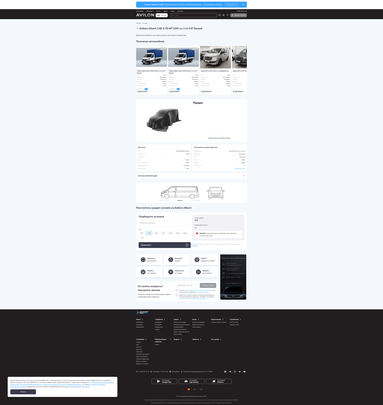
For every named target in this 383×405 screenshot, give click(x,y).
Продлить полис (234, 324)
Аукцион (157, 329)
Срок (140, 229)
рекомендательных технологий (79, 386)
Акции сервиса (178, 334)
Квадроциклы (140, 327)
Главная (138, 23)
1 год (142, 238)
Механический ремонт (180, 329)
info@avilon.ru (176, 371)
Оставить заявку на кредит (219, 322)
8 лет (141, 233)
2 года (185, 233)
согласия (195, 246)
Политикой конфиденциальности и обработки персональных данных (42, 384)
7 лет (149, 233)
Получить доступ (231, 4)
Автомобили (139, 11)
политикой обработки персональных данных (198, 290)
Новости (138, 342)
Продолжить (146, 245)
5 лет (163, 233)
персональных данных (202, 292)
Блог (137, 344)
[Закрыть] (243, 4)
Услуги (158, 11)
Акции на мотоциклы (198, 324)
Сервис (165, 11)
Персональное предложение (219, 138)
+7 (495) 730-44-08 (144, 371)
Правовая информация (142, 359)
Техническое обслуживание (182, 324)
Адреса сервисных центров (181, 332)
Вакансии (139, 349)
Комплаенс (139, 351)
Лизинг (157, 344)
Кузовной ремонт (179, 327)
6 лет (156, 233)
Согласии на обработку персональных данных (192, 298)
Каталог (145, 23)
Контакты (180, 11)
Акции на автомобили (198, 322)
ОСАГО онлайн (234, 322)
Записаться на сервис (180, 322)
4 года (170, 233)
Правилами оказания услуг (75, 384)
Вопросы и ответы (141, 361)
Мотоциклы (150, 11)
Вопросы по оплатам (142, 363)
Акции (172, 11)
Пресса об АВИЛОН (142, 356)
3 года (178, 233)
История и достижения (142, 354)
